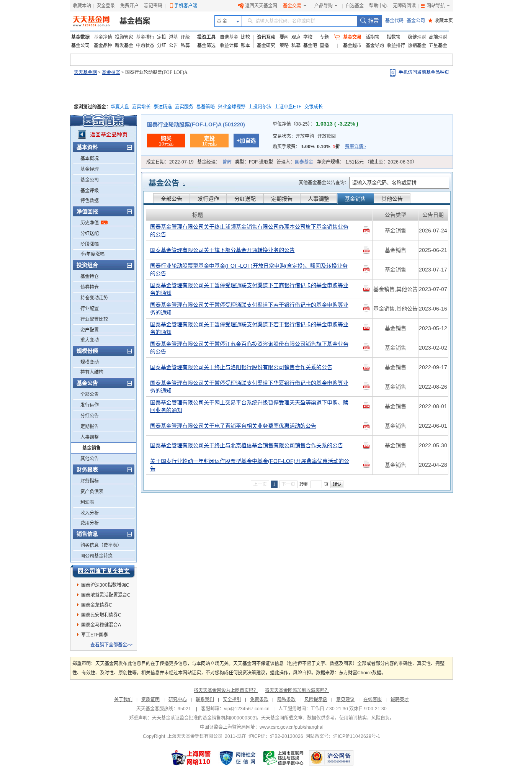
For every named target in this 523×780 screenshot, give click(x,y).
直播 (324, 45)
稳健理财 (417, 37)
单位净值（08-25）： (315, 124)
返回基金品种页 (108, 134)
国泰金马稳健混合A (101, 625)
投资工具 (206, 37)
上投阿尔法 (259, 107)
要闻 (284, 37)
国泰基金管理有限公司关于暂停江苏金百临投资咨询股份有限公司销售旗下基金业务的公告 (249, 348)
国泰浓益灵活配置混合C (106, 595)
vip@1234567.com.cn (247, 708)
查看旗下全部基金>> (111, 645)
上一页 (260, 484)
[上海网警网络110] (191, 757)
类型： (254, 162)
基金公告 (164, 183)
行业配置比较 (94, 319)
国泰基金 (304, 162)
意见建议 (345, 699)
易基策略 (205, 107)
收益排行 (396, 45)
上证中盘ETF (288, 107)
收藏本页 (440, 20)
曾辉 (227, 162)
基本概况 (89, 158)
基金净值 (103, 37)
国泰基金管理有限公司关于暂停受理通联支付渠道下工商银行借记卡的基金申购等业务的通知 (249, 289)
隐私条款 (286, 699)
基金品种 (103, 45)
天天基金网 (85, 72)
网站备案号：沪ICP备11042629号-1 (343, 736)
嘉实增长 (141, 107)
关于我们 (123, 699)
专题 (324, 37)
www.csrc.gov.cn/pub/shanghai (292, 727)
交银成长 (313, 107)
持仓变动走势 (94, 298)
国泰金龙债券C (96, 605)
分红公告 (89, 416)
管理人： (294, 162)
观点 (296, 37)
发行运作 (89, 405)
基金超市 (352, 45)
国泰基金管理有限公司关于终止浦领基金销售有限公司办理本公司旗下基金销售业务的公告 (249, 230)
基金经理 (89, 169)
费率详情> (355, 146)
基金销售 (91, 448)
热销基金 (417, 45)
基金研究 (266, 45)
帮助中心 (378, 5)
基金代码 (394, 20)
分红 (161, 45)
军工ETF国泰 (94, 635)
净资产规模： (367, 162)
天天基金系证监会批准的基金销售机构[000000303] (204, 718)
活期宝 (372, 37)
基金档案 (134, 21)
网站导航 (436, 5)
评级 (185, 37)
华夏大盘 (120, 107)
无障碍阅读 (404, 5)
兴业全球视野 (231, 107)
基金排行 (145, 37)
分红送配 (89, 233)
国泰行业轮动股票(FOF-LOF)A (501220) (196, 124)
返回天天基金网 (261, 5)
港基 (173, 37)
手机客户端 (185, 5)
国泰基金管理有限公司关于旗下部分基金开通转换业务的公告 (222, 250)
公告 (173, 45)
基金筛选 (206, 45)
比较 (245, 37)
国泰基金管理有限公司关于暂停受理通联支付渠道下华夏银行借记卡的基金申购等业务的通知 (249, 387)
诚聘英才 (400, 699)
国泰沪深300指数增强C (105, 585)
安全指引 (232, 699)
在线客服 (372, 699)
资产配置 (89, 330)
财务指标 (89, 481)
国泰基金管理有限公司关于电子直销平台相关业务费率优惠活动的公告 (233, 426)
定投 (161, 37)
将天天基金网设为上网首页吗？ (226, 690)
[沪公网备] (331, 757)
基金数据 (80, 37)
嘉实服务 (184, 107)
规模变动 (89, 362)
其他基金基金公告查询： (324, 182)
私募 (185, 45)
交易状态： (304, 136)
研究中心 (177, 699)
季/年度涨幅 (92, 254)
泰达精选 (163, 107)
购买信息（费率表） (101, 545)
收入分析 (89, 513)
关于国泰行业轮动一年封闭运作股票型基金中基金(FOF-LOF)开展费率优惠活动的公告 (249, 465)
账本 (245, 45)
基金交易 (292, 5)
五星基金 (438, 45)
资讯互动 (266, 37)
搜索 (369, 21)
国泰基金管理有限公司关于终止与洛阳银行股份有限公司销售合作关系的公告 (241, 367)
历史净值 (89, 223)
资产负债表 (91, 491)
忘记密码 (153, 5)
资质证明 (150, 699)
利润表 (87, 502)
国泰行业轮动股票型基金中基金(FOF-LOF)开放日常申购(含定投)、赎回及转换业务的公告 (249, 269)
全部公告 (89, 394)
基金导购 (375, 45)
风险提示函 (315, 699)
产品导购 (323, 5)
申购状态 (145, 45)
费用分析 (89, 523)
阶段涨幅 (89, 244)
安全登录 (105, 5)
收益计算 (229, 45)
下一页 (288, 484)
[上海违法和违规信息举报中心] (284, 757)
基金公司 (416, 20)
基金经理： (214, 162)
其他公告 (89, 458)
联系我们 (205, 699)
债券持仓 (89, 287)
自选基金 (354, 5)
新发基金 (124, 45)
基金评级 (89, 190)
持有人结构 (91, 372)
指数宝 (393, 37)
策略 (284, 45)
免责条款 (259, 699)
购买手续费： (319, 146)
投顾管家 (124, 37)
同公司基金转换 (96, 556)
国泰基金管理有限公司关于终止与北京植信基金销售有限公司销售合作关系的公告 (246, 445)
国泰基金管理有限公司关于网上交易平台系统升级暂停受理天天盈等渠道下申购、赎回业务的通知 (249, 406)
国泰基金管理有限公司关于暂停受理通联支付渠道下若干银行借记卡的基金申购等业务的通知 (249, 309)
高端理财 (438, 37)
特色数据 (89, 200)
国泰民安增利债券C (101, 615)
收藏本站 (82, 5)
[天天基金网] (92, 21)
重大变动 (89, 340)
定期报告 (89, 426)
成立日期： (170, 162)
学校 (307, 37)
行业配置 (89, 308)
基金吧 (310, 45)
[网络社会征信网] (237, 757)
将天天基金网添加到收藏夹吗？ (297, 690)
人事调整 (89, 437)
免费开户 (129, 5)
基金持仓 (89, 276)
